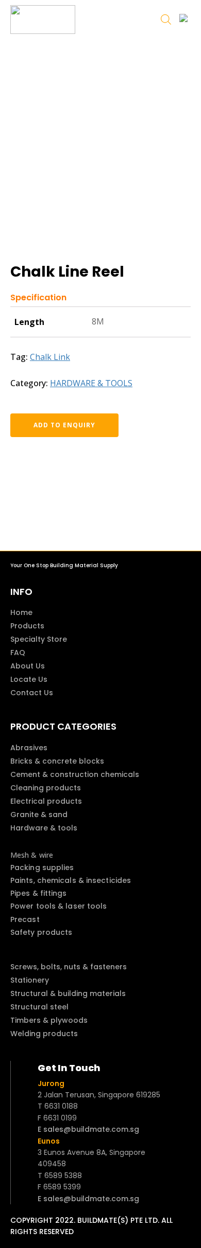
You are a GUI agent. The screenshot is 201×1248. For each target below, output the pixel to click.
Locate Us (28, 679)
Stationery (29, 980)
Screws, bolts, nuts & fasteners (68, 967)
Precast (25, 919)
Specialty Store (38, 639)
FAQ (17, 652)
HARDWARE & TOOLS (91, 383)
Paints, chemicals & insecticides (70, 880)
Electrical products (46, 801)
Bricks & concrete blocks (57, 761)
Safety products (41, 932)
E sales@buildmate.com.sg (88, 1129)
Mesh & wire (31, 855)
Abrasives (28, 748)
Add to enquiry (64, 425)
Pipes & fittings (38, 893)
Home (21, 612)
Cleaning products (45, 788)
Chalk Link (50, 357)
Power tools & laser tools (58, 906)
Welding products (44, 1033)
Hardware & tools (43, 828)
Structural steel (39, 1007)
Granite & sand (39, 814)
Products (27, 626)
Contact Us (31, 693)
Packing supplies (42, 867)
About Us (27, 666)
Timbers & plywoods (49, 1020)
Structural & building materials (68, 993)
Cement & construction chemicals (74, 774)
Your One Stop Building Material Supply (64, 565)
